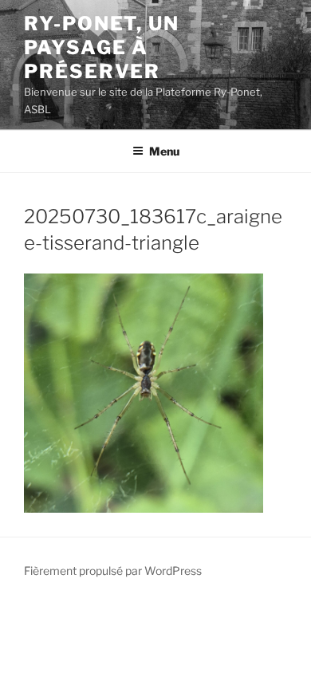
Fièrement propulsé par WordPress (113, 570)
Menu (164, 151)
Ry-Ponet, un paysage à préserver (101, 47)
